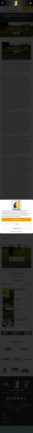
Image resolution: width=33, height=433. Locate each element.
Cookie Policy (13, 231)
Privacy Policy (19, 231)
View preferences (16, 228)
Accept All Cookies (16, 219)
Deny (16, 224)
